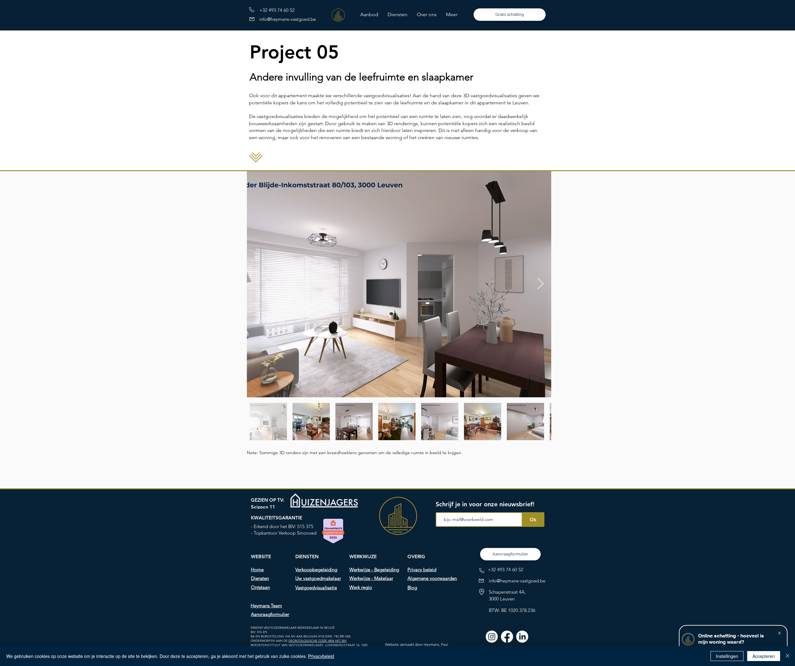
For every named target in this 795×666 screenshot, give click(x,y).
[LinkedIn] (522, 637)
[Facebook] (507, 637)
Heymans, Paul (436, 644)
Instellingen (727, 656)
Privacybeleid (321, 656)
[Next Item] (540, 284)
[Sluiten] (787, 656)
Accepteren (763, 656)
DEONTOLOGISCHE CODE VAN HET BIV (317, 641)
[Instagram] (492, 637)
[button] (397, 14)
